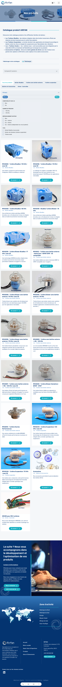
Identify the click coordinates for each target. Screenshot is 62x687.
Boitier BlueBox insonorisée (12, 130)
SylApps (45, 680)
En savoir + (14, 180)
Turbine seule (8, 134)
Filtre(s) (5, 92)
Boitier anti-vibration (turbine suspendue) (15, 132)
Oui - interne (8, 122)
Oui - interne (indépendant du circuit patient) (16, 124)
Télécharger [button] (27, 61)
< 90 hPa (7, 111)
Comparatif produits (11, 71)
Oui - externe (8, 120)
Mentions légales (19, 680)
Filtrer (57, 97)
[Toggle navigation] (59, 2)
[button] (23, 684)
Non (6, 103)
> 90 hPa (7, 113)
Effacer (5, 97)
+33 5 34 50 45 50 (11, 589)
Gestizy (40, 680)
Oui (6, 105)
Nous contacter (10, 585)
